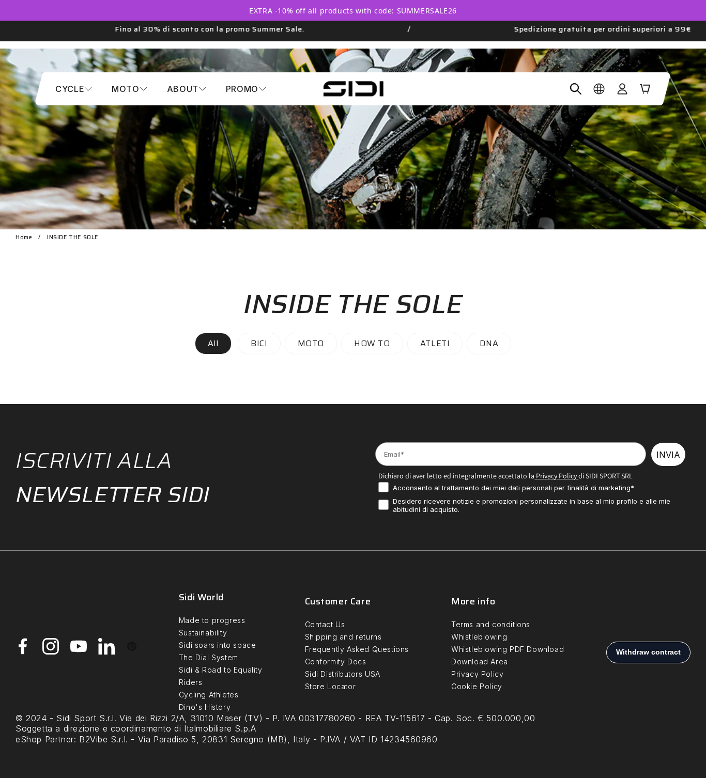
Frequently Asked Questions (357, 649)
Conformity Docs (335, 661)
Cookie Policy (476, 686)
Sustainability (203, 632)
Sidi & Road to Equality (221, 669)
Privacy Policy (555, 475)
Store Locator (330, 686)
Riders (191, 682)
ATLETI (435, 343)
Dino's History (205, 707)
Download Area (479, 661)
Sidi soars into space (217, 645)
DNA (489, 343)
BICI (259, 343)
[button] (73, 88)
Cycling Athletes (209, 694)
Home (24, 237)
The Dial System (208, 657)
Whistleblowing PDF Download (507, 649)
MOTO (311, 343)
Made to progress (212, 620)
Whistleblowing (479, 636)
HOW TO (372, 343)
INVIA (668, 454)
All (213, 343)
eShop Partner (45, 739)
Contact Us (325, 624)
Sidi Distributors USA (343, 674)
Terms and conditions (490, 624)
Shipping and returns (343, 636)
